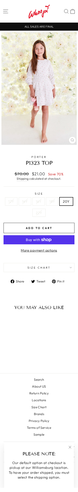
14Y (25, 201)
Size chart (39, 267)
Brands (39, 414)
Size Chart (38, 407)
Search (39, 380)
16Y (38, 201)
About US (39, 386)
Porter (39, 157)
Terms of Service (39, 428)
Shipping (22, 179)
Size (39, 193)
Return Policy (39, 393)
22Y (39, 213)
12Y (11, 201)
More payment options (39, 250)
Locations (39, 400)
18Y (52, 201)
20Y (66, 201)
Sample (38, 434)
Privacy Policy (39, 421)
